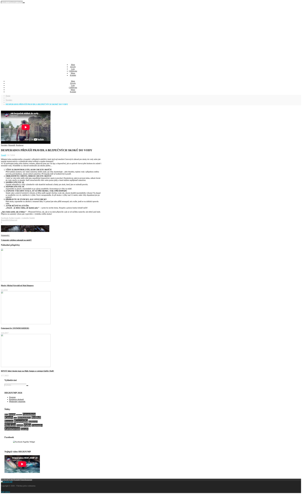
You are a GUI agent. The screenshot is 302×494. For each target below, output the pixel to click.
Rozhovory (33, 422)
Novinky (9, 100)
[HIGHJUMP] (13, 10)
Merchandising (24, 418)
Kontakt (73, 75)
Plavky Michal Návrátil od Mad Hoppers (17, 285)
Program (12, 397)
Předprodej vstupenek (17, 402)
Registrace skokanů (16, 399)
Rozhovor (19, 145)
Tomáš (3, 155)
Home (8, 96)
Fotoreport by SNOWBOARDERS (15, 328)
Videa (27, 425)
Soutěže (19, 425)
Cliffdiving (73, 71)
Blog (6, 415)
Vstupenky (37, 425)
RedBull (36, 417)
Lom (73, 69)
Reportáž (11, 145)
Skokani (10, 425)
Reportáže (4, 220)
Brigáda (12, 414)
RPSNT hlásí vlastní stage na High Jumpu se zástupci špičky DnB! (27, 371)
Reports (8, 421)
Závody (73, 67)
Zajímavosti (12, 220)
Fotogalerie (29, 414)
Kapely (8, 417)
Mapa (73, 73)
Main (73, 65)
